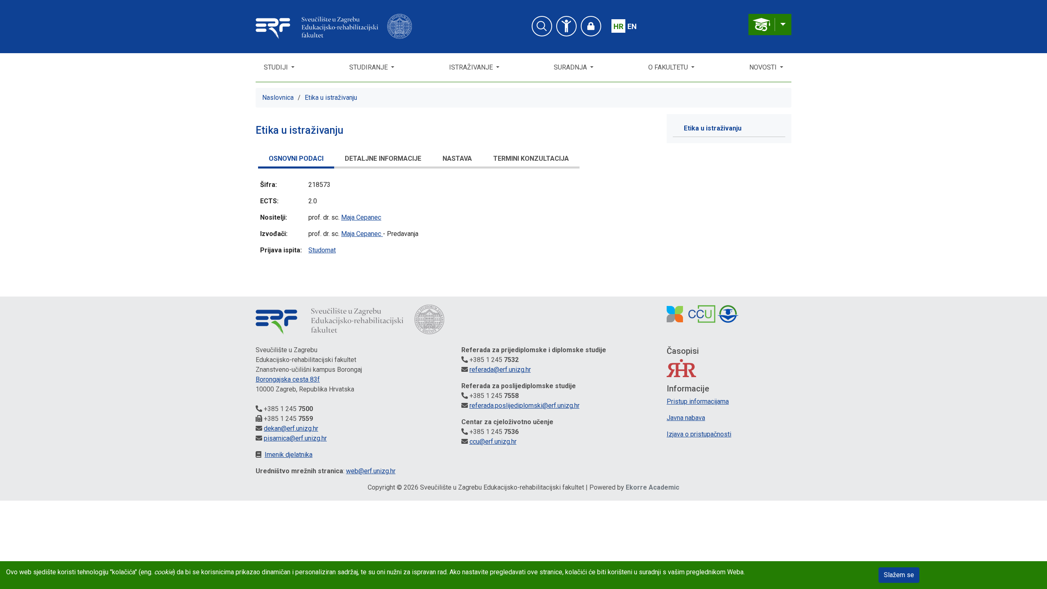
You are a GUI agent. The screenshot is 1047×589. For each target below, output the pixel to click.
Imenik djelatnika (288, 455)
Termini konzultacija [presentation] (531, 158)
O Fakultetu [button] (669, 67)
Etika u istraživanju (331, 97)
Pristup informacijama (698, 401)
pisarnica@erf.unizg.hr (295, 438)
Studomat (322, 250)
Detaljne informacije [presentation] (383, 158)
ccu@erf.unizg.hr (493, 441)
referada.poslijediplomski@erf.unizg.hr (525, 405)
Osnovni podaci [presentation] (296, 158)
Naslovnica (278, 97)
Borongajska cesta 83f (288, 379)
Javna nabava (686, 418)
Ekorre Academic (652, 487)
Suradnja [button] (571, 67)
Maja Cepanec (361, 217)
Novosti (763, 67)
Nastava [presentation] (457, 158)
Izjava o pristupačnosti (699, 434)
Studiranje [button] (369, 67)
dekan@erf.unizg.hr (291, 428)
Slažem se (899, 575)
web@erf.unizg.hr (370, 471)
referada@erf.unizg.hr (500, 369)
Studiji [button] (277, 67)
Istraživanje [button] (471, 67)
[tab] (296, 160)
